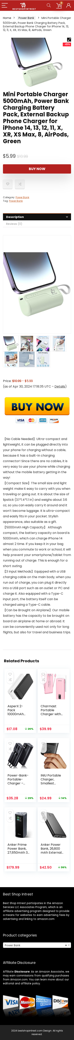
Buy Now (37, 168)
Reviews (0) (14, 224)
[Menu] (4, 5)
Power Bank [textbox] (36, 945)
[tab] (37, 217)
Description (15, 217)
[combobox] (37, 945)
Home (7, 18)
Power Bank (26, 18)
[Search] (48, 5)
